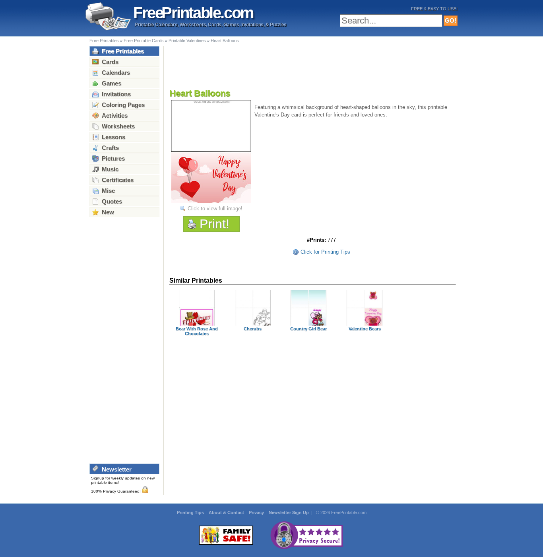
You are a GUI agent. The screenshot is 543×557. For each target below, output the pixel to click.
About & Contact (227, 512)
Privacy (257, 512)
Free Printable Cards (144, 40)
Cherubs (253, 328)
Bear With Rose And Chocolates (197, 331)
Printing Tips (191, 512)
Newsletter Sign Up (289, 512)
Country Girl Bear (308, 328)
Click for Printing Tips (325, 252)
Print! (214, 224)
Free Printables (104, 40)
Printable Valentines (187, 40)
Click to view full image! (215, 209)
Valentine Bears (365, 328)
